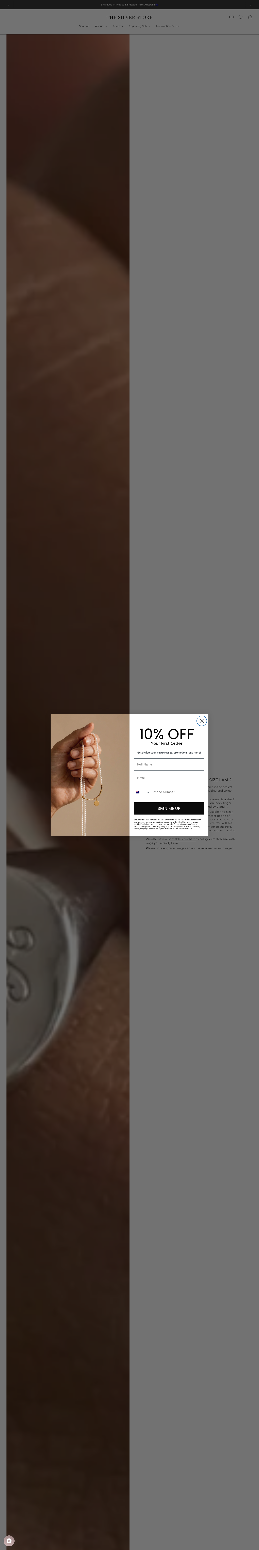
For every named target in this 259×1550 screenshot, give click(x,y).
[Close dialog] (202, 721)
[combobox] (142, 792)
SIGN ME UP (169, 808)
